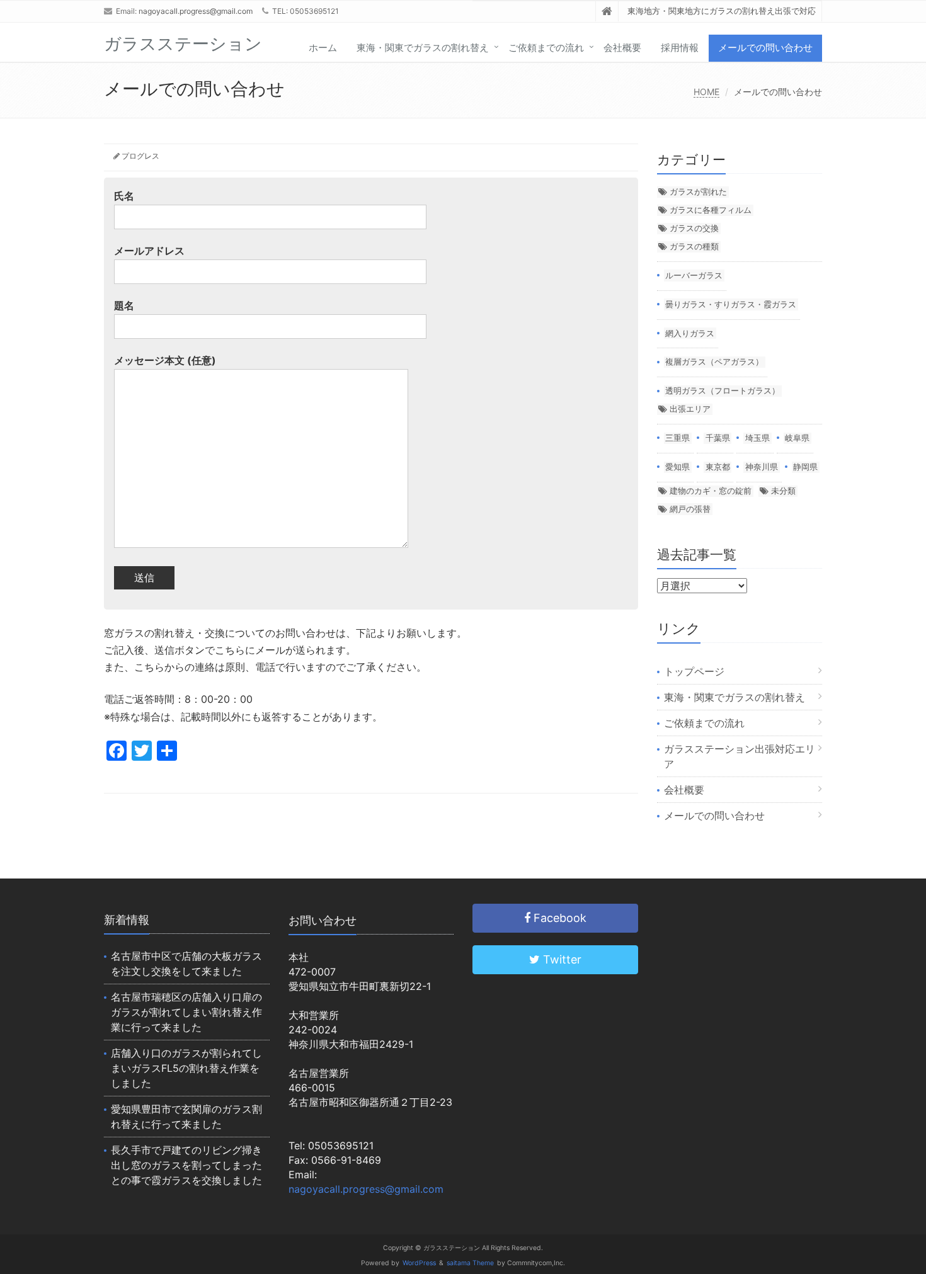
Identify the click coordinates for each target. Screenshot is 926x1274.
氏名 (124, 196)
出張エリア (690, 409)
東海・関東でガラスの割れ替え (423, 48)
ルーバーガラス (694, 275)
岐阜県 (797, 438)
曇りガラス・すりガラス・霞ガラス (730, 304)
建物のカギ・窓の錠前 (711, 491)
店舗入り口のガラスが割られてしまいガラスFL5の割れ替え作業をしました (186, 1068)
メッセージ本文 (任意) (165, 360)
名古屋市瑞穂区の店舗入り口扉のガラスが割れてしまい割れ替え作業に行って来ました (186, 1012)
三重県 (677, 438)
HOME (706, 91)
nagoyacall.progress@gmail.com (196, 11)
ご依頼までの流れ (546, 48)
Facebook (558, 917)
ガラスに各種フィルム (711, 210)
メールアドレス (149, 250)
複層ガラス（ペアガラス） (714, 361)
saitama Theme (470, 1263)
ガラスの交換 (694, 228)
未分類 (783, 491)
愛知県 (677, 467)
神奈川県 (761, 467)
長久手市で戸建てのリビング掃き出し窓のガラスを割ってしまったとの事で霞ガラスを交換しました (186, 1165)
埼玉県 (757, 438)
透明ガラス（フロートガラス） (722, 390)
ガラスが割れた (698, 191)
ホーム (323, 48)
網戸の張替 (690, 509)
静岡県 (805, 467)
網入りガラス (689, 333)
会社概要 (622, 48)
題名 (124, 305)
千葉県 (718, 438)
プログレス (140, 156)
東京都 (718, 467)
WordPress (419, 1263)
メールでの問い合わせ (765, 48)
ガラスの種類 (694, 246)
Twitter (560, 959)
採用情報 (680, 48)
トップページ (694, 671)
